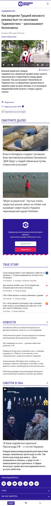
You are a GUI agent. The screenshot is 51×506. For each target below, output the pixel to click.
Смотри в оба (13, 383)
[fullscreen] (47, 65)
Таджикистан (8, 11)
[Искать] (40, 503)
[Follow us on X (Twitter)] (9, 483)
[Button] (8, 103)
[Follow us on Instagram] (20, 483)
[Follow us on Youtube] (14, 483)
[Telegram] (25, 503)
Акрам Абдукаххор (8, 37)
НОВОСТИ (9, 322)
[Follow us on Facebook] (3, 483)
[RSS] (31, 483)
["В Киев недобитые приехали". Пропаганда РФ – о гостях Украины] (25, 413)
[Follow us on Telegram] (25, 483)
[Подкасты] (36, 483)
